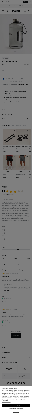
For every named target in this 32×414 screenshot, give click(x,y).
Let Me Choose (16, 412)
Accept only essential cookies (16, 408)
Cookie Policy (5, 400)
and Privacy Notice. (6, 402)
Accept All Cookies (16, 405)
